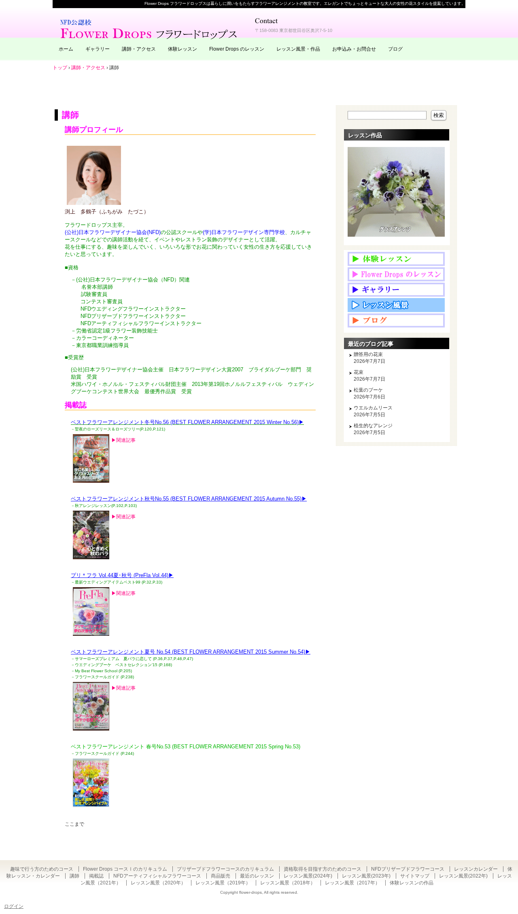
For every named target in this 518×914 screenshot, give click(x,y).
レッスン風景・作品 (298, 49)
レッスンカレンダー (476, 869)
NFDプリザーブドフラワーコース (407, 869)
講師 (70, 114)
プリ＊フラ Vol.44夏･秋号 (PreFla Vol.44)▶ (122, 575)
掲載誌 (96, 876)
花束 (358, 372)
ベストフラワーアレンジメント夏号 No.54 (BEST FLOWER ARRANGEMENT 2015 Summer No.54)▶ (190, 652)
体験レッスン (182, 49)
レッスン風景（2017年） (352, 883)
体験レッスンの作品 (411, 883)
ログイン (13, 906)
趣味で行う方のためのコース (41, 869)
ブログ (395, 49)
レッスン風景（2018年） (287, 883)
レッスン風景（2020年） (158, 883)
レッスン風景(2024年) (308, 876)
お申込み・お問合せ (354, 49)
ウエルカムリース (373, 408)
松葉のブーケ (368, 390)
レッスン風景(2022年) (463, 876)
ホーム (66, 49)
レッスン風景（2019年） (223, 883)
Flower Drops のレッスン (236, 49)
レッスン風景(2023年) (366, 876)
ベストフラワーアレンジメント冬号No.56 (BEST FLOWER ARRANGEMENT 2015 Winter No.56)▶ (187, 422)
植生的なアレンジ (373, 425)
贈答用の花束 (368, 354)
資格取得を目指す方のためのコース (322, 869)
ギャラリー (97, 49)
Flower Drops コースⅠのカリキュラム (125, 869)
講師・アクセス (139, 49)
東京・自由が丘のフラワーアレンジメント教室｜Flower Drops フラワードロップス (150, 28)
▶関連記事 (123, 440)
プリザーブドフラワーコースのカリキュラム (225, 869)
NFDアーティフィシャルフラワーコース (157, 876)
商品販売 (220, 876)
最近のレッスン (257, 876)
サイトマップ (414, 876)
